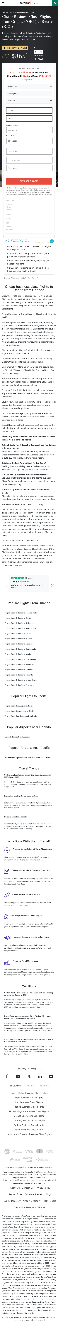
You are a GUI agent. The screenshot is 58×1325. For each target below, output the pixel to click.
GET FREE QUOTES (29, 181)
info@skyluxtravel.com (10, 1310)
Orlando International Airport (17, 737)
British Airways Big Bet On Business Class (21, 796)
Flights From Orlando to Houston (19, 644)
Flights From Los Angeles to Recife (19, 706)
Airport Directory (31, 1200)
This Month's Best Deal (16, 48)
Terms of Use (15, 1194)
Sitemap (42, 1207)
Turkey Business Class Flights (29, 1125)
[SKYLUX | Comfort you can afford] (29, 3)
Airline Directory (12, 1200)
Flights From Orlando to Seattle (18, 618)
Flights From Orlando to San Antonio (20, 649)
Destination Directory (25, 1207)
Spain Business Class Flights (29, 1129)
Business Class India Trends (15, 817)
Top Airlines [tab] (44, 1085)
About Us (15, 1187)
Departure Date (12, 125)
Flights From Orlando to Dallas (18, 634)
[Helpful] (29, 278)
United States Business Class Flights (29, 1093)
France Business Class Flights (29, 1106)
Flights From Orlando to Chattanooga (20, 659)
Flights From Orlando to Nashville (19, 675)
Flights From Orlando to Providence (20, 685)
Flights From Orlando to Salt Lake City (21, 628)
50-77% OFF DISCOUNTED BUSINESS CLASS (18, 12)
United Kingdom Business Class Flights (29, 1111)
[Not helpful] (33, 278)
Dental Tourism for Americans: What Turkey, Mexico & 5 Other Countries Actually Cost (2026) (27, 1017)
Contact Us (27, 1187)
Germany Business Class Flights (29, 1120)
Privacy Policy (43, 1187)
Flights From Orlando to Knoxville (19, 665)
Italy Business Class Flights (29, 1102)
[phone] (55, 3)
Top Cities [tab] (30, 1085)
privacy (49, 194)
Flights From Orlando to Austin (18, 654)
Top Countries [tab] (15, 1085)
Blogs (48, 1194)
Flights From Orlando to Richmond (19, 623)
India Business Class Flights (29, 1097)
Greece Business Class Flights (29, 1115)
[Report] (38, 278)
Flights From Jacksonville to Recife (19, 711)
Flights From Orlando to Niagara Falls (21, 613)
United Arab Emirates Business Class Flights (29, 1134)
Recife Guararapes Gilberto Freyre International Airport (28, 758)
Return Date (10, 136)
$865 (19, 56)
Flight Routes (49, 1200)
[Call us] (55, 3)
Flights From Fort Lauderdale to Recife (21, 716)
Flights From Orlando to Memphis (19, 670)
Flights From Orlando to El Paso (18, 639)
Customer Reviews (34, 1194)
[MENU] (3, 3)
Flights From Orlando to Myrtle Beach (21, 680)
